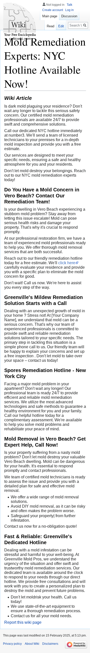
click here (66, 263)
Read (50, 26)
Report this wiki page (23, 622)
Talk (69, 5)
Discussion (69, 16)
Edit (61, 26)
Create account (52, 10)
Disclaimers (50, 643)
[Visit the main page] (20, 20)
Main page (49, 16)
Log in (69, 10)
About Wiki (32, 643)
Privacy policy (12, 643)
